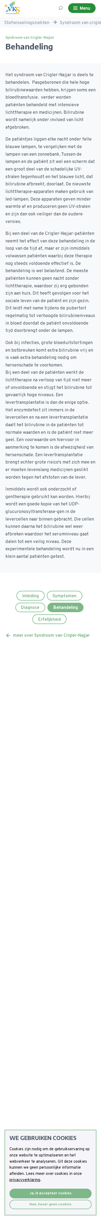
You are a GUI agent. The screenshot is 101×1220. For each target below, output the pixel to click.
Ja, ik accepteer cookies (50, 1193)
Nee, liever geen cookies (50, 1204)
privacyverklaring (24, 1180)
